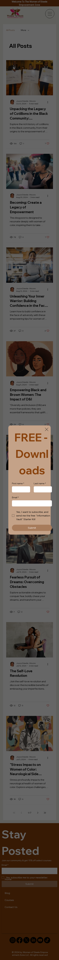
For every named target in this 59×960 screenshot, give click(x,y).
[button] (46, 429)
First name (18, 483)
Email (15, 497)
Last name (40, 483)
